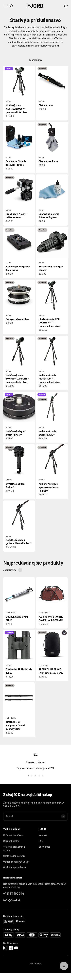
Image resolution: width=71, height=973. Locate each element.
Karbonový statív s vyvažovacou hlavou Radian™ (49, 487)
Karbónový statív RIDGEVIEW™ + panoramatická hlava (49, 378)
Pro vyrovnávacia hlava (17, 319)
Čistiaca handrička (48, 161)
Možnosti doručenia (13, 835)
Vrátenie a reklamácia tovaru (14, 848)
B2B (41, 841)
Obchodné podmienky (14, 867)
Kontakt (43, 835)
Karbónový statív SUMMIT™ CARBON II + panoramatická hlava (17, 378)
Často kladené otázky (14, 855)
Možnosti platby (11, 841)
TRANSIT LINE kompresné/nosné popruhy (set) (15, 725)
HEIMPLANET (11, 613)
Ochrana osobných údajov (16, 861)
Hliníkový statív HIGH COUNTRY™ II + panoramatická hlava (49, 322)
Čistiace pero (46, 105)
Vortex (8, 101)
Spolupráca (44, 846)
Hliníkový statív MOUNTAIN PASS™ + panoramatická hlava (16, 109)
